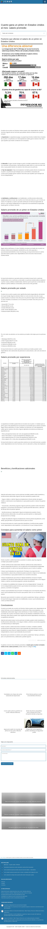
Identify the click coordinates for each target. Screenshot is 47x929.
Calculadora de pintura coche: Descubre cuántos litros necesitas (18, 867)
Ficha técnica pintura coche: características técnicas (13, 897)
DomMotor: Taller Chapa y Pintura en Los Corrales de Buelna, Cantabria (23, 918)
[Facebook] (2, 653)
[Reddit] (19, 653)
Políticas (3, 881)
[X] (9, 653)
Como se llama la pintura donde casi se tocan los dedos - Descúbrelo (20, 869)
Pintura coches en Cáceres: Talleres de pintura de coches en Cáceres (16, 893)
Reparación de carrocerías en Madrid (18, 905)
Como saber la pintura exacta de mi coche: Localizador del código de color (21, 872)
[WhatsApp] (12, 653)
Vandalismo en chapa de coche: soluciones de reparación (14, 896)
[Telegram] (15, 653)
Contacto (3, 885)
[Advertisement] (23, 13)
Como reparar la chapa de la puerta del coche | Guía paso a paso (19, 874)
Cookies (3, 883)
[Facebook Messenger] (5, 653)
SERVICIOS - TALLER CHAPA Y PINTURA (12, 864)
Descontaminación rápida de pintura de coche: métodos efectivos (16, 891)
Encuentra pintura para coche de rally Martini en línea (13, 894)
